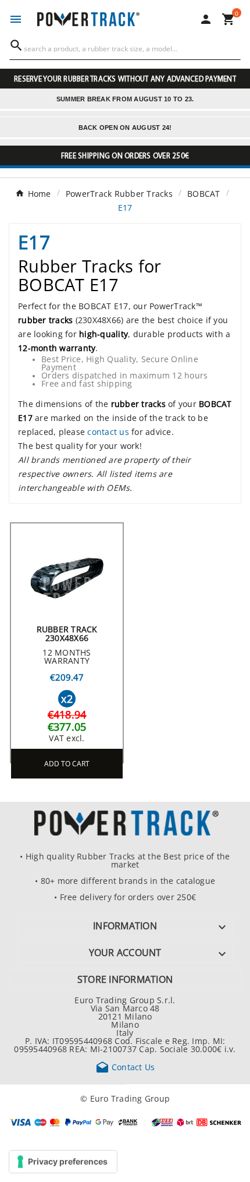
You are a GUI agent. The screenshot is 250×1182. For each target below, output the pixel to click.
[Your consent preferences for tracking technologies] (63, 1162)
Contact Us (125, 1067)
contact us (108, 431)
